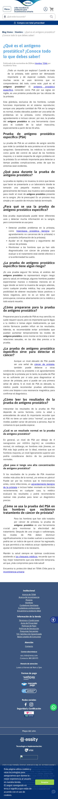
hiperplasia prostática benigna (32, 231)
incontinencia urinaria (13, 572)
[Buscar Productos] (51, 17)
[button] (7, 9)
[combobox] (29, 16)
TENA (45, 63)
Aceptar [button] (44, 782)
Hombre (19, 32)
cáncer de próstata (44, 364)
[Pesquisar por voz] (5, 17)
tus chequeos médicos (26, 556)
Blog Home (7, 32)
